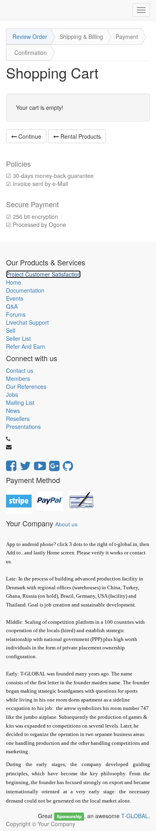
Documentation (25, 290)
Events (14, 298)
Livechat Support (27, 322)
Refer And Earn (25, 346)
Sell (10, 330)
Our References (26, 386)
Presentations (23, 427)
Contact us (19, 370)
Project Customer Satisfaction (43, 274)
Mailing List (20, 402)
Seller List (18, 338)
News (13, 410)
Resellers (18, 418)
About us (66, 524)
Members (18, 378)
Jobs (12, 394)
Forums (16, 314)
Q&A (12, 306)
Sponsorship (69, 816)
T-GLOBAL (134, 816)
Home (13, 282)
